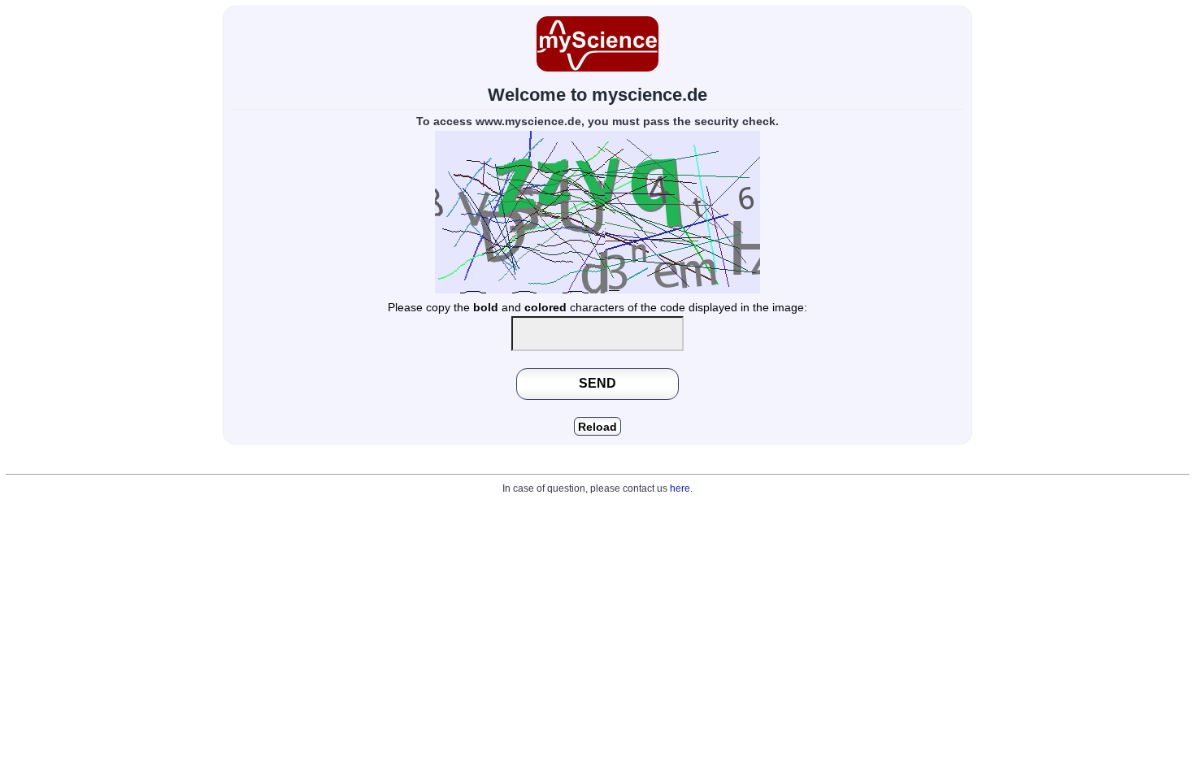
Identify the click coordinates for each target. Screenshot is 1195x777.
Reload (597, 427)
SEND (597, 382)
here (680, 488)
